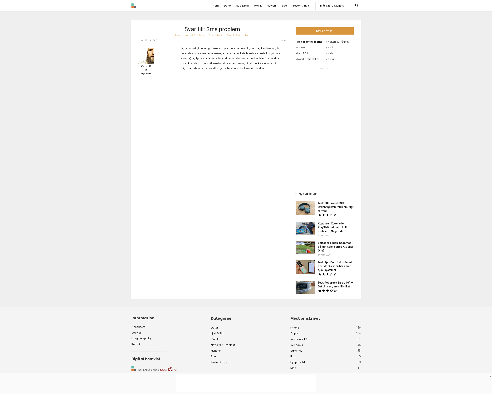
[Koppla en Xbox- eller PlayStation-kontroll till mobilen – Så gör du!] (305, 228)
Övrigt (331, 59)
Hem (177, 35)
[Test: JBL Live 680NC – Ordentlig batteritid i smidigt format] (305, 208)
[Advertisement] (324, 128)
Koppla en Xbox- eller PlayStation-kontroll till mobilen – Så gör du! (332, 227)
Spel (330, 47)
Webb (331, 53)
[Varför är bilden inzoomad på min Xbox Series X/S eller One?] (305, 247)
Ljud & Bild (303, 53)
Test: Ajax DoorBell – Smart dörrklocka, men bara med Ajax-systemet (335, 266)
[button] (357, 6)
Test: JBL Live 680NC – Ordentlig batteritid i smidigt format (335, 207)
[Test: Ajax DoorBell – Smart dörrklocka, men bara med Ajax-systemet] (305, 267)
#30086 (282, 40)
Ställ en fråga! (324, 30)
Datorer (301, 47)
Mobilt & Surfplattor (194, 35)
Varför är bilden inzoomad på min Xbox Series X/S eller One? (335, 246)
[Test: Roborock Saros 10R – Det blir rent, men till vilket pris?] (305, 287)
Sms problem (216, 35)
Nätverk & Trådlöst (338, 41)
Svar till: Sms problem (212, 29)
